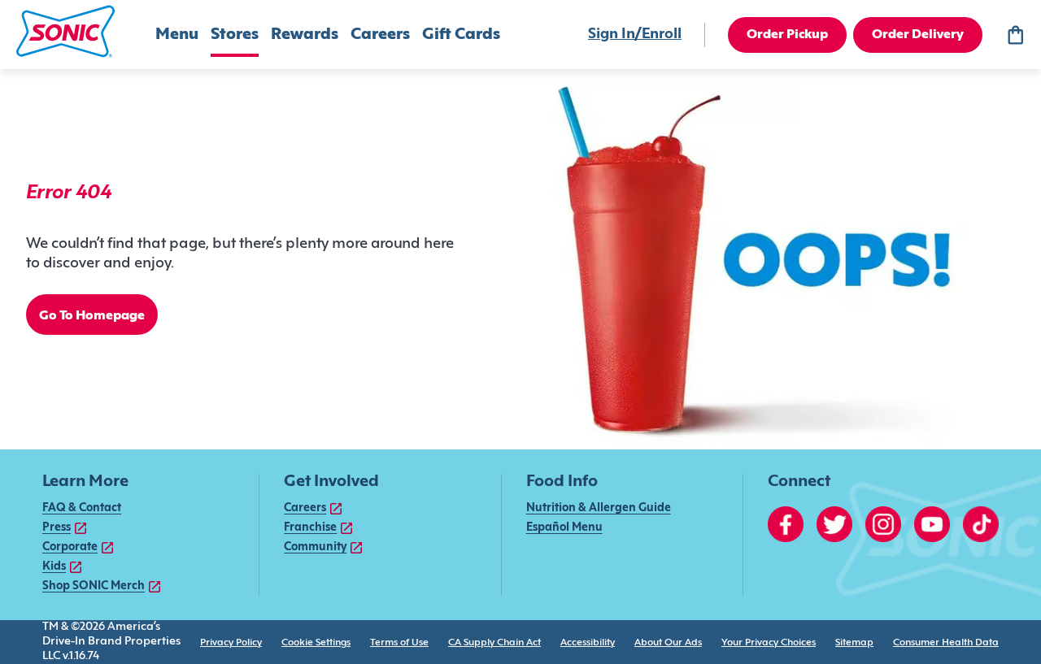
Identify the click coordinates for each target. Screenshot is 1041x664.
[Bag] (1015, 35)
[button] (65, 31)
